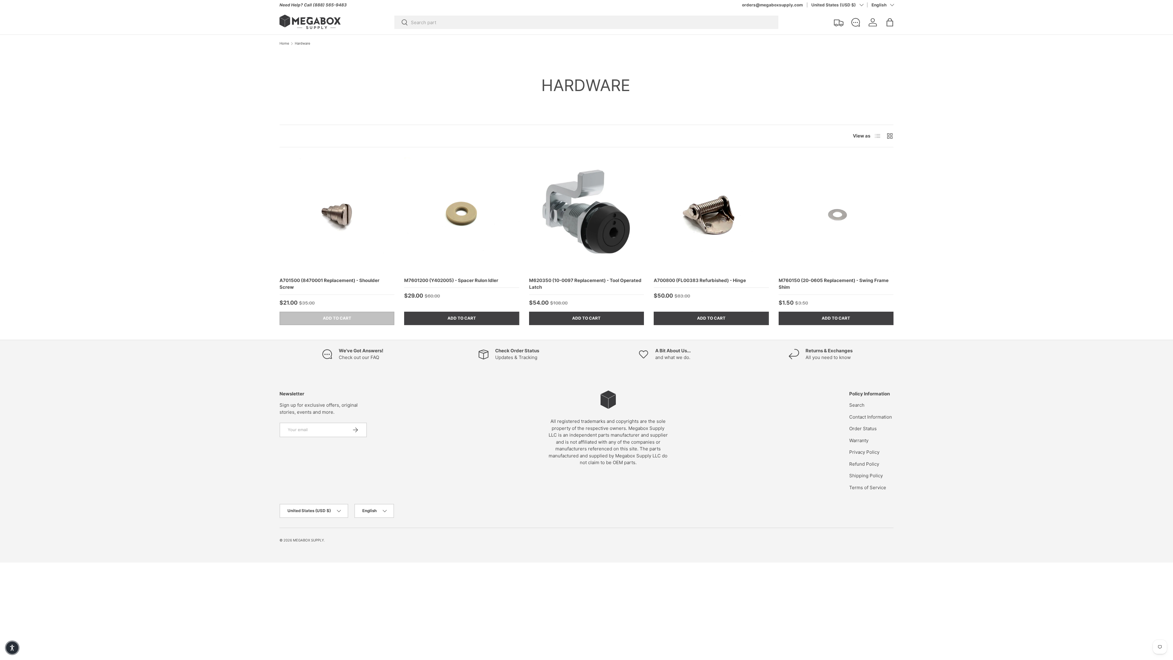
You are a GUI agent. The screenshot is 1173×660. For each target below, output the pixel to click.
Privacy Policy (864, 452)
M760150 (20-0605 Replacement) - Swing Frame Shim (834, 283)
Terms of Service (867, 487)
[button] (890, 22)
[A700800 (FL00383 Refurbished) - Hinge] (711, 214)
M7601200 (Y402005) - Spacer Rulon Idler (451, 280)
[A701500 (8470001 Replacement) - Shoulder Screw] (337, 214)
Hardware (302, 43)
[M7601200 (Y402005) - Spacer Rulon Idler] (461, 214)
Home (284, 43)
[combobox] (586, 22)
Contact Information (870, 417)
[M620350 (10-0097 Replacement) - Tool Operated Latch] (586, 214)
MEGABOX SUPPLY (308, 540)
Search (856, 405)
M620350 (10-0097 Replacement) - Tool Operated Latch (585, 283)
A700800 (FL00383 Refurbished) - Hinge (700, 280)
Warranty (858, 440)
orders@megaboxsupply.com (772, 4)
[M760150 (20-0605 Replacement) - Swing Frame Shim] (836, 214)
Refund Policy (864, 464)
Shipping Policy (866, 476)
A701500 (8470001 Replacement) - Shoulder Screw (329, 283)
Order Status (863, 428)
